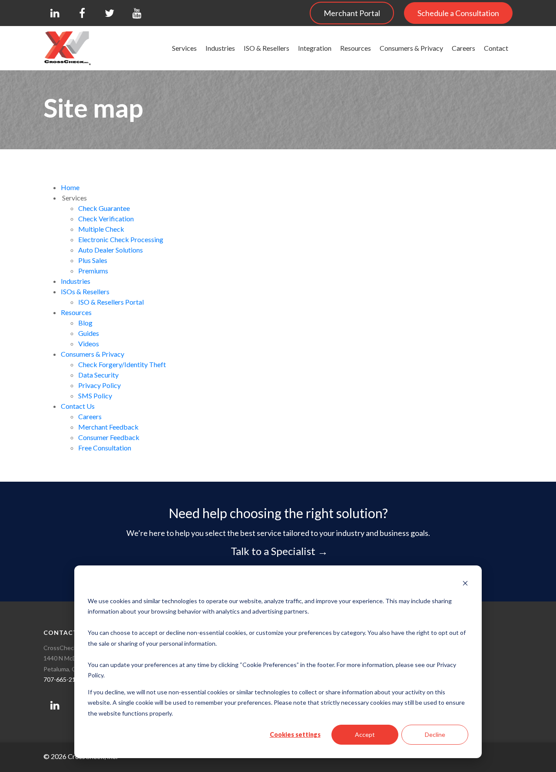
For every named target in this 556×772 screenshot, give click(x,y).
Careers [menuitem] (463, 48)
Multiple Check (101, 229)
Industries (75, 281)
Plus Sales (93, 260)
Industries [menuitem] (220, 48)
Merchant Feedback (108, 427)
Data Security (98, 375)
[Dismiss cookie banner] (465, 584)
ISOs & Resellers (85, 291)
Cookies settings (295, 734)
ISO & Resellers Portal (111, 302)
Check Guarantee (104, 208)
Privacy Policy (99, 385)
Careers (90, 416)
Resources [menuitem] (355, 48)
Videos (88, 343)
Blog (85, 323)
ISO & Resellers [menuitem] (266, 48)
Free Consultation (104, 447)
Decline (435, 734)
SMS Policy (95, 395)
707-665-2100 (63, 679)
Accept (365, 734)
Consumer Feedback (108, 437)
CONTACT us (65, 632)
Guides (88, 333)
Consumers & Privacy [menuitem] (411, 48)
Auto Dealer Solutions (111, 250)
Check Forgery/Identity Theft (122, 364)
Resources (76, 312)
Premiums (93, 270)
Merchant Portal (352, 13)
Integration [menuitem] (314, 48)
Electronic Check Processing (120, 239)
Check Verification (106, 218)
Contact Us (78, 406)
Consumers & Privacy (92, 354)
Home (70, 187)
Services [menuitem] (184, 48)
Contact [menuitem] (496, 48)
